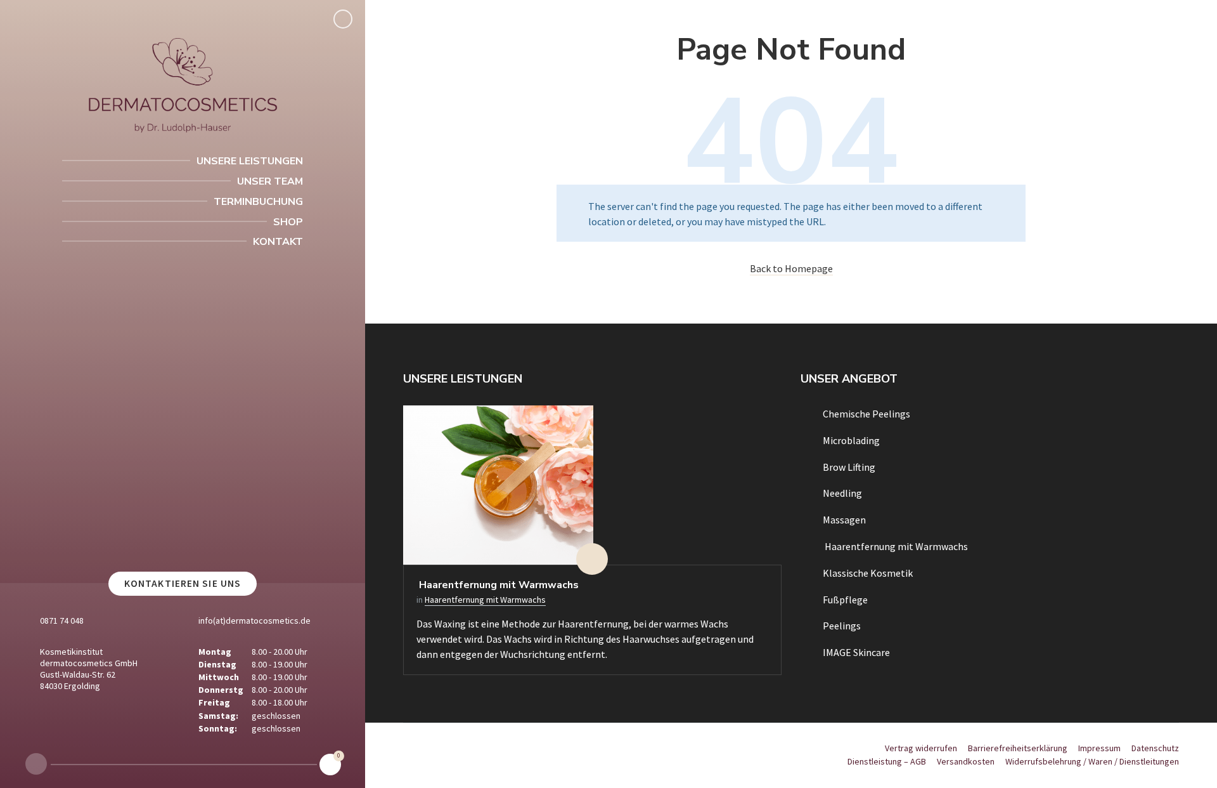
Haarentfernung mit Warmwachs (497, 585)
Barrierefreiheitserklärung (1017, 748)
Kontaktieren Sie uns (182, 583)
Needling (842, 493)
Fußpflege (845, 599)
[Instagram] (36, 764)
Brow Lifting (849, 467)
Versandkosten (966, 761)
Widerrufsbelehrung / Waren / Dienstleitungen (1092, 761)
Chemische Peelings (866, 413)
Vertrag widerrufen (921, 748)
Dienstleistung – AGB (886, 761)
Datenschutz (1155, 748)
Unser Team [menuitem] (270, 181)
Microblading (851, 440)
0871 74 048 (62, 620)
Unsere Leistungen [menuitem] (249, 161)
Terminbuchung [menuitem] (258, 202)
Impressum (1099, 748)
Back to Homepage (791, 268)
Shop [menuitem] (288, 222)
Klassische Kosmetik (868, 573)
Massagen (844, 519)
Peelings (842, 625)
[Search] (342, 19)
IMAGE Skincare (856, 652)
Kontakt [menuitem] (278, 242)
